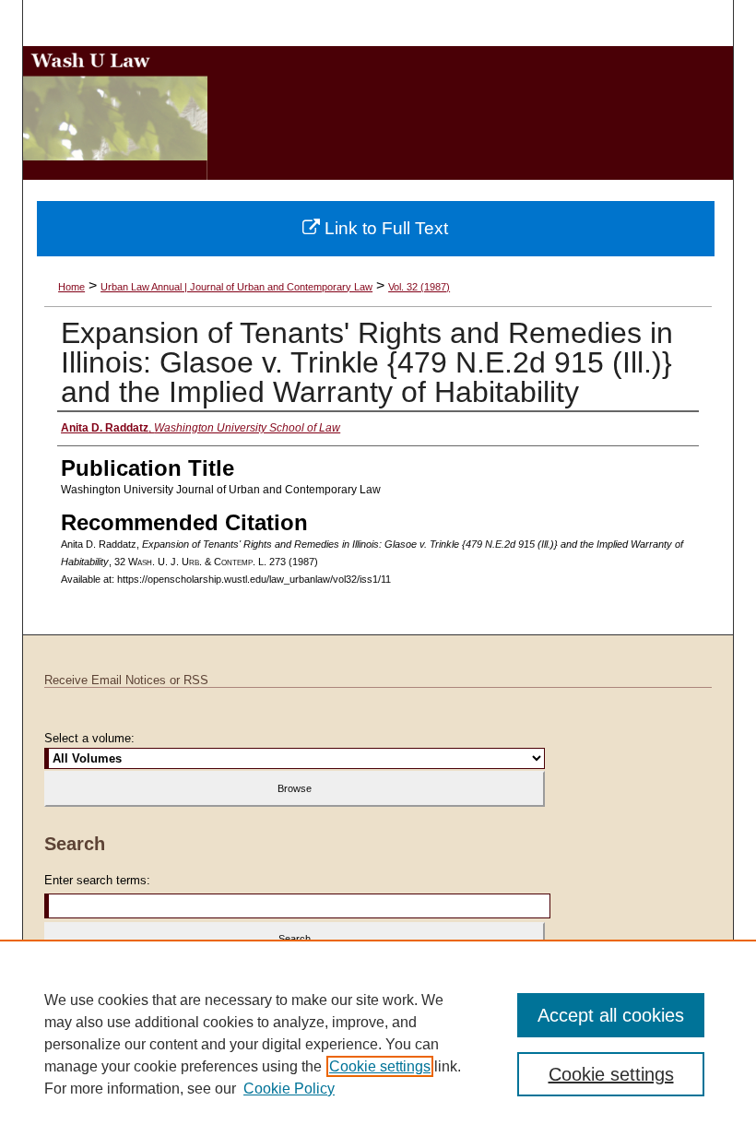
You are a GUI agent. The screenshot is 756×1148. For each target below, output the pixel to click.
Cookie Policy (289, 1088)
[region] (378, 1044)
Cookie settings (380, 1066)
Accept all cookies (610, 1015)
